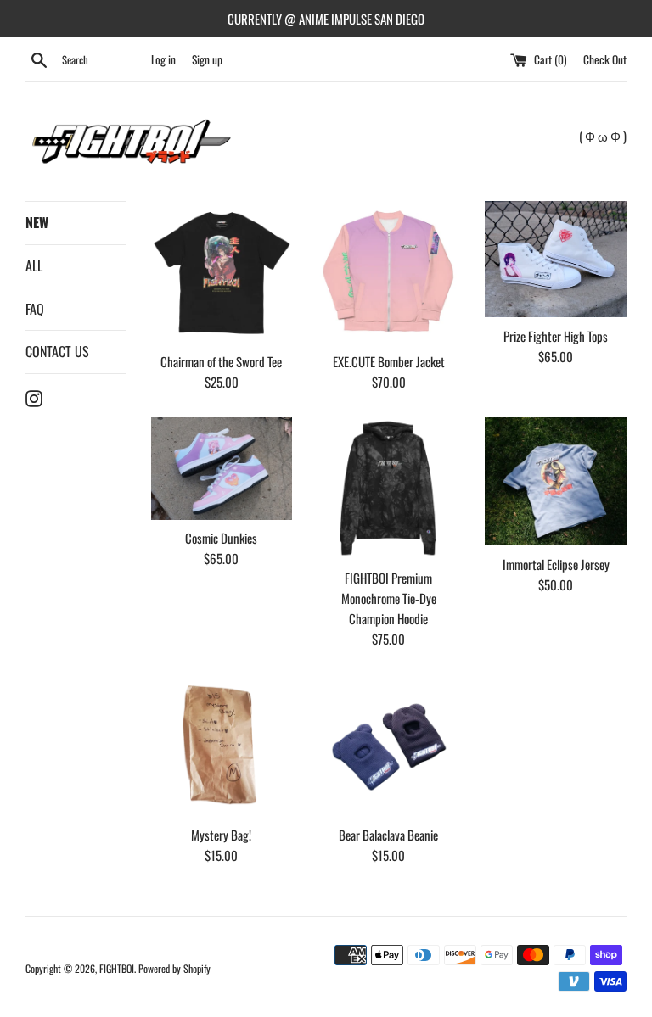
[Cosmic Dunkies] (222, 468)
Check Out (605, 59)
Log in (163, 59)
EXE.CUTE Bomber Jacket (389, 361)
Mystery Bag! (221, 834)
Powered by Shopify (174, 968)
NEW (36, 222)
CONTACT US (57, 351)
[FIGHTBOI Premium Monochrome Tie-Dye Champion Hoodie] (388, 488)
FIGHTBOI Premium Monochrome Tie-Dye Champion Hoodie (388, 598)
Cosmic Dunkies (221, 537)
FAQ (34, 309)
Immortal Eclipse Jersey (556, 564)
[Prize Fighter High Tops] (556, 259)
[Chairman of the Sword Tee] (222, 272)
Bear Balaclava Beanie (388, 834)
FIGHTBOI (116, 968)
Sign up (207, 59)
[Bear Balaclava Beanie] (388, 745)
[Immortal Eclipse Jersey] (556, 481)
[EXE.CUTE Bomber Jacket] (388, 272)
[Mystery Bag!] (222, 745)
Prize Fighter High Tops (555, 336)
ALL (33, 265)
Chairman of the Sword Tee (221, 361)
